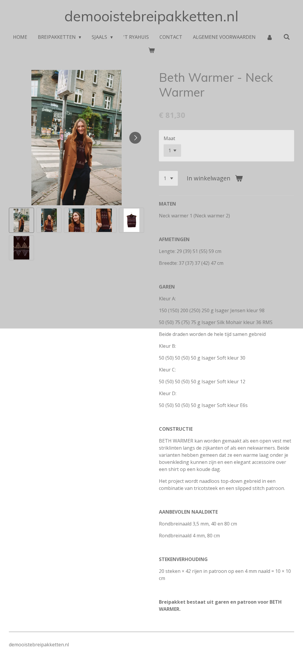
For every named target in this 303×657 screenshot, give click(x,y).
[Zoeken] (287, 36)
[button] (21, 220)
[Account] (269, 37)
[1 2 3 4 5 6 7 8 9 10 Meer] (168, 178)
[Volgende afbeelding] (135, 138)
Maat (169, 138)
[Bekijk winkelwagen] (151, 50)
